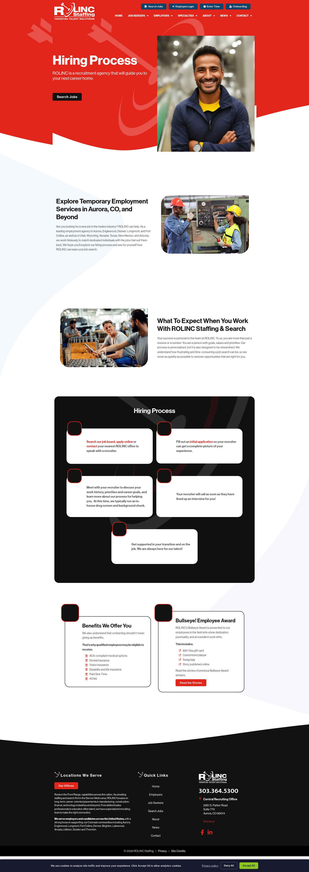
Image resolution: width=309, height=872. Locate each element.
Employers (161, 15)
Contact (243, 15)
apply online (124, 442)
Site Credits (178, 851)
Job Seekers (136, 15)
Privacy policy (210, 865)
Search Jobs (155, 811)
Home (118, 15)
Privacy (162, 851)
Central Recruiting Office (220, 799)
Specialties (186, 15)
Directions (209, 821)
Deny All (229, 865)
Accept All (249, 865)
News (224, 15)
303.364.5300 (218, 791)
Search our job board (101, 442)
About (207, 15)
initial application (201, 442)
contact (92, 446)
